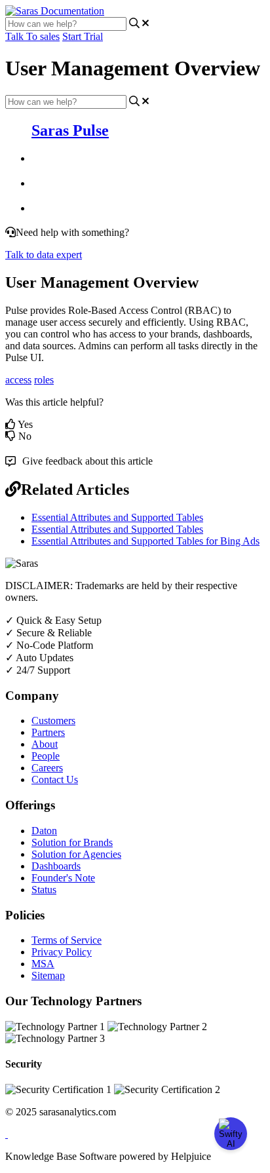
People (45, 755)
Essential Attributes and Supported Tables (117, 517)
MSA (42, 963)
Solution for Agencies (76, 854)
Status (43, 889)
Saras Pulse (70, 130)
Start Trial (82, 36)
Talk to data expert (43, 254)
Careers (47, 767)
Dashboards (56, 866)
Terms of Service (66, 940)
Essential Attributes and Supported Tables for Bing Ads (145, 541)
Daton (44, 830)
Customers (53, 720)
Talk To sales (32, 36)
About (44, 744)
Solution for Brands (72, 842)
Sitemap (48, 975)
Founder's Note (63, 877)
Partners (48, 732)
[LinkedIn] (6, 1134)
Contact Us (54, 779)
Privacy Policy (61, 951)
